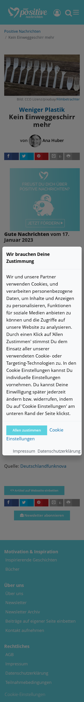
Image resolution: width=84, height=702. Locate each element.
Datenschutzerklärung (59, 451)
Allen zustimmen (27, 430)
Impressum (24, 451)
